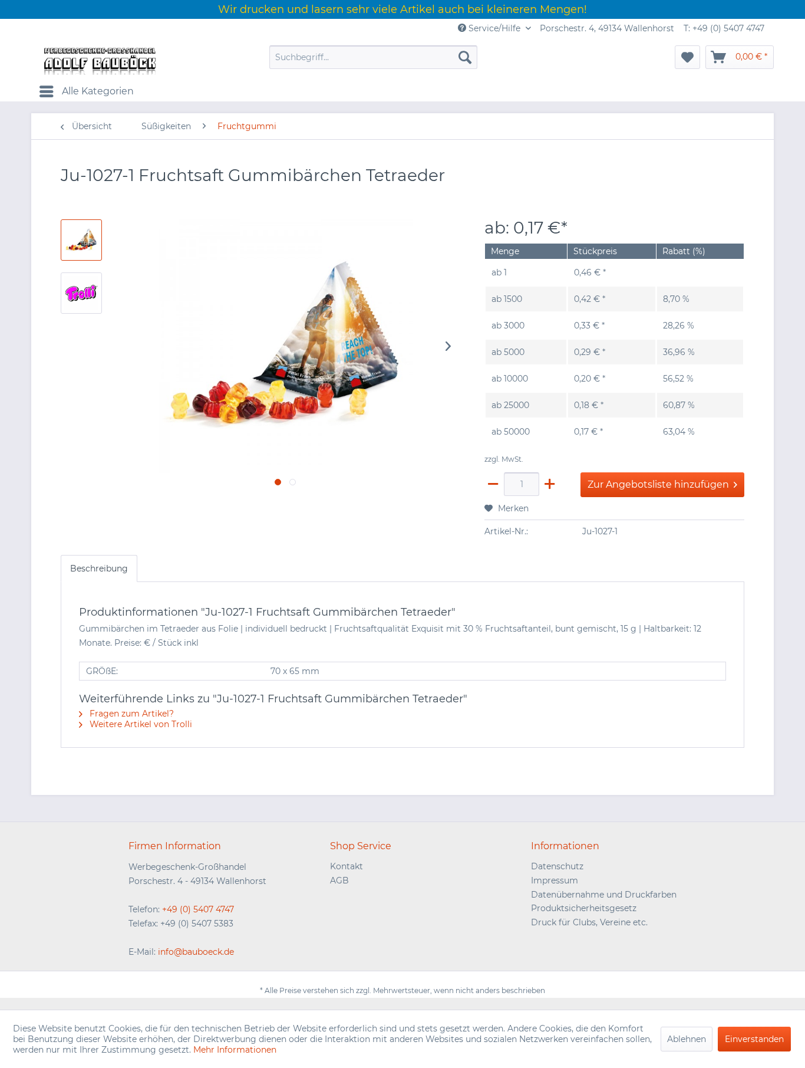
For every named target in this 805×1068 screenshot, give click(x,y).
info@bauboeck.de (196, 952)
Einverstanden (754, 1039)
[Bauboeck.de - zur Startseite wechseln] (99, 60)
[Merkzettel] (687, 57)
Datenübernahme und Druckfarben (604, 894)
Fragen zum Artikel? (130, 713)
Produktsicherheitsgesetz (583, 908)
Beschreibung (99, 568)
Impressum (554, 880)
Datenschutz (557, 866)
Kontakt (346, 866)
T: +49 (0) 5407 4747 (724, 28)
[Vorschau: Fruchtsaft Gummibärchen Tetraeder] (81, 240)
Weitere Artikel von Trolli (139, 724)
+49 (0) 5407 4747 (198, 909)
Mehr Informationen (234, 1049)
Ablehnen (686, 1039)
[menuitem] (373, 57)
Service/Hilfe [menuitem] (494, 28)
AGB (339, 880)
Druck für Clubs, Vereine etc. (589, 922)
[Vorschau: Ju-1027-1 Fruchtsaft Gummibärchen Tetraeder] (81, 293)
